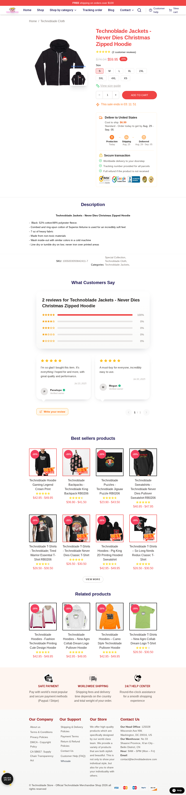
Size (98, 65)
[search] (139, 10)
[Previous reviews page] (128, 412)
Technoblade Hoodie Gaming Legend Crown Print (42, 485)
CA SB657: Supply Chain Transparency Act (41, 756)
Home (33, 21)
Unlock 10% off (7, 779)
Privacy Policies (39, 737)
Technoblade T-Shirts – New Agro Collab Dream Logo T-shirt (143, 639)
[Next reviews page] (146, 412)
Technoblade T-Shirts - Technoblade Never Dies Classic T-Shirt (76, 551)
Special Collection (115, 257)
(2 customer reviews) (124, 52)
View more (93, 579)
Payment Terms (70, 736)
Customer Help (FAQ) (73, 756)
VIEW (43, 472)
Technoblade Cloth (53, 21)
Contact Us (67, 750)
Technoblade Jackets (117, 264)
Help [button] (179, 790)
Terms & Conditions (41, 732)
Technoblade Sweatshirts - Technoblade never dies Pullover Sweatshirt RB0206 (143, 489)
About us (35, 726)
